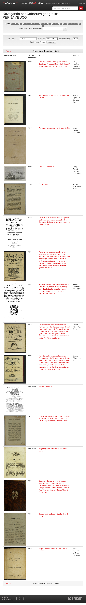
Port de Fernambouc (46, 167)
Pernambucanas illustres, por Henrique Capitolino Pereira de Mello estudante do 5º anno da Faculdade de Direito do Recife (54, 64)
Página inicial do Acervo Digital (59, 3)
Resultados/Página (65, 39)
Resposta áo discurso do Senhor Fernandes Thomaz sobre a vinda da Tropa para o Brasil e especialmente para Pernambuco (54, 418)
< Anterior (7, 51)
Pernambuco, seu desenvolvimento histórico (54, 128)
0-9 (12, 24)
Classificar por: (14, 39)
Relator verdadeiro (45, 386)
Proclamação (43, 184)
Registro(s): (34, 42)
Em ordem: (41, 39)
